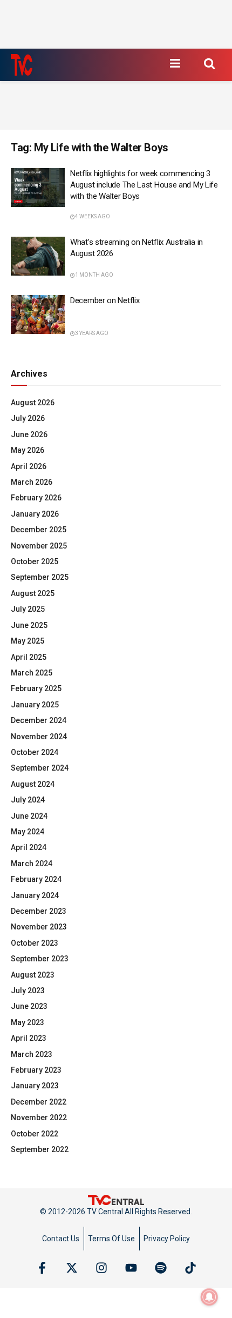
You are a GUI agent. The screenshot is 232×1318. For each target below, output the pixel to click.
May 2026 (27, 450)
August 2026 (32, 402)
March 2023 (31, 1054)
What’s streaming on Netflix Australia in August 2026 (136, 247)
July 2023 (28, 990)
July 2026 (28, 418)
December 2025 (38, 529)
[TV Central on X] (72, 1268)
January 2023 (35, 1085)
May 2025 (27, 641)
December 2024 (38, 720)
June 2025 (29, 625)
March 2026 (31, 482)
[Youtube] (131, 1268)
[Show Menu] (175, 63)
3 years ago (91, 333)
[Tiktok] (190, 1268)
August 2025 (32, 593)
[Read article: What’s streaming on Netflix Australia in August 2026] (38, 256)
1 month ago (94, 275)
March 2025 (31, 672)
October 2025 (34, 561)
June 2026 (29, 434)
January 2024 (35, 895)
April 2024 (28, 847)
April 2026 (28, 466)
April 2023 (28, 1038)
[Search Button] (209, 63)
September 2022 (40, 1149)
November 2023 (39, 926)
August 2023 (32, 975)
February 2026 (36, 497)
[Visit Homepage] (21, 65)
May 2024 (27, 831)
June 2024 (29, 816)
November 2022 (39, 1117)
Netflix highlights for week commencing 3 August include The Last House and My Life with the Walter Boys (144, 185)
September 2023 (40, 958)
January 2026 (35, 514)
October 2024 (34, 752)
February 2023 (36, 1070)
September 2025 (40, 577)
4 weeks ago (92, 216)
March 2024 (31, 863)
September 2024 (40, 768)
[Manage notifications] (209, 1297)
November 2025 (39, 545)
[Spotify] (161, 1268)
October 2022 (34, 1133)
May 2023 (27, 1022)
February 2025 (36, 688)
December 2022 (38, 1102)
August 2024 (32, 784)
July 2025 (28, 609)
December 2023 (38, 911)
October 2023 (34, 943)
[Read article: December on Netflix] (38, 314)
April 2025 (28, 657)
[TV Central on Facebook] (42, 1268)
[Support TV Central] (116, 1200)
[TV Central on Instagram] (101, 1268)
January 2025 (35, 704)
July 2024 (28, 799)
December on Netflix (104, 300)
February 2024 (36, 879)
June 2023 (29, 1006)
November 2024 (39, 736)
